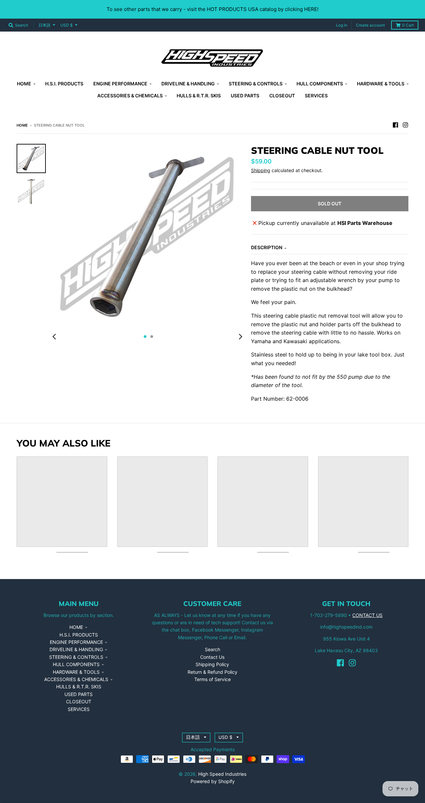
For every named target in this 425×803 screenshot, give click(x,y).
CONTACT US (367, 615)
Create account (370, 25)
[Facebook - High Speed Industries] (395, 125)
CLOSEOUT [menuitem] (282, 95)
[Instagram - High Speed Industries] (405, 125)
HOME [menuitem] (24, 83)
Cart (408, 25)
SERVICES (79, 709)
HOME (76, 627)
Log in (341, 25)
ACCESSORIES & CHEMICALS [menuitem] (130, 95)
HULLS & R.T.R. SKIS (78, 686)
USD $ (66, 25)
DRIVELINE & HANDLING (76, 649)
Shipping (260, 170)
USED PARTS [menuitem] (245, 95)
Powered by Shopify (213, 781)
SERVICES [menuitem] (316, 95)
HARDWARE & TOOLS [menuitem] (380, 83)
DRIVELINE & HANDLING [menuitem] (188, 83)
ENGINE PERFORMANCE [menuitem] (120, 83)
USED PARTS (78, 694)
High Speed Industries (222, 774)
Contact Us (212, 657)
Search (212, 649)
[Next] (240, 336)
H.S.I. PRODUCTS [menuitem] (64, 83)
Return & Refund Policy (212, 672)
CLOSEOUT (78, 701)
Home (22, 125)
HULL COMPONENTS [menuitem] (320, 83)
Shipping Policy (212, 664)
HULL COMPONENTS (76, 664)
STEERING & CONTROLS (76, 657)
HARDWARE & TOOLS (76, 672)
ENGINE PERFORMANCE (76, 642)
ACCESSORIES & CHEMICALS (76, 679)
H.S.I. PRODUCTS (78, 635)
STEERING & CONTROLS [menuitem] (256, 83)
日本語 (44, 25)
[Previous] (55, 336)
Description (266, 247)
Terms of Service (212, 679)
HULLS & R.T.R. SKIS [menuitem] (199, 95)
